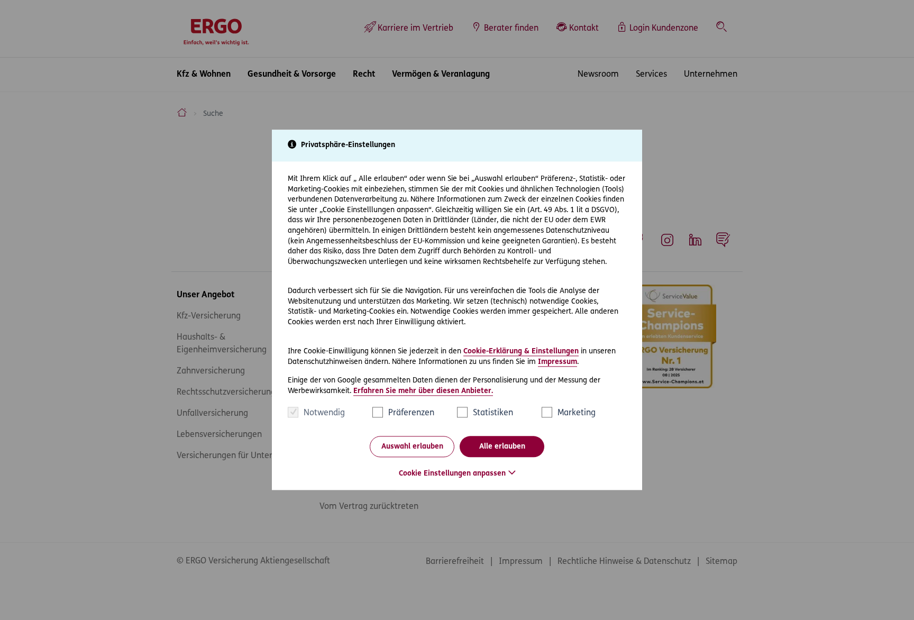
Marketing (576, 413)
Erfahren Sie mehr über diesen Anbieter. (423, 391)
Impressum (557, 362)
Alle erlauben (502, 447)
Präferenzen (411, 413)
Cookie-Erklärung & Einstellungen (521, 351)
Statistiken (493, 413)
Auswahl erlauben (412, 447)
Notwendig (324, 413)
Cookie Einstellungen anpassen (452, 474)
